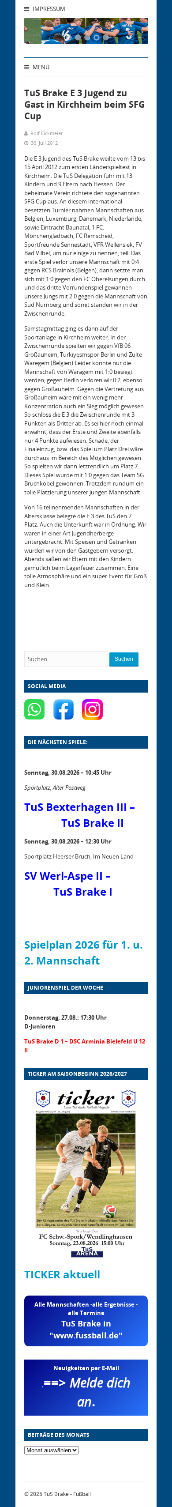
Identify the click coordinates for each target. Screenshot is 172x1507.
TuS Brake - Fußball (67, 1494)
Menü (40, 67)
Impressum (48, 9)
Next (130, 33)
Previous (42, 33)
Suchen (124, 659)
